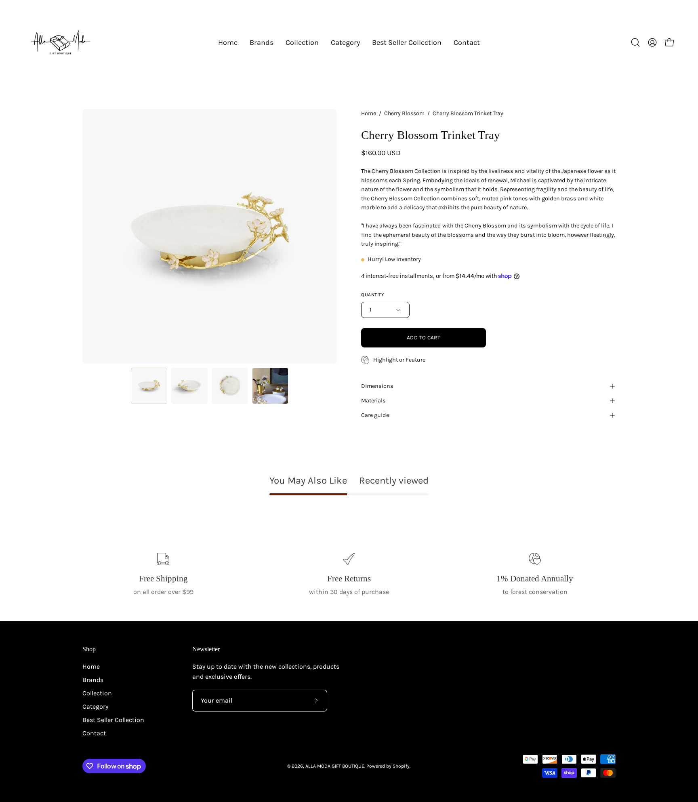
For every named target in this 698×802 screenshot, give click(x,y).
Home (368, 113)
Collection (97, 693)
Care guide (375, 415)
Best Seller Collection (113, 720)
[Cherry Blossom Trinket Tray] (149, 386)
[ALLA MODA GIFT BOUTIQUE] (60, 42)
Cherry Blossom (404, 113)
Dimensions (377, 386)
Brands (92, 680)
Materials (373, 400)
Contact (94, 733)
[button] (262, 42)
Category (95, 706)
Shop (89, 649)
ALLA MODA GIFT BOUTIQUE (334, 766)
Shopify (401, 766)
